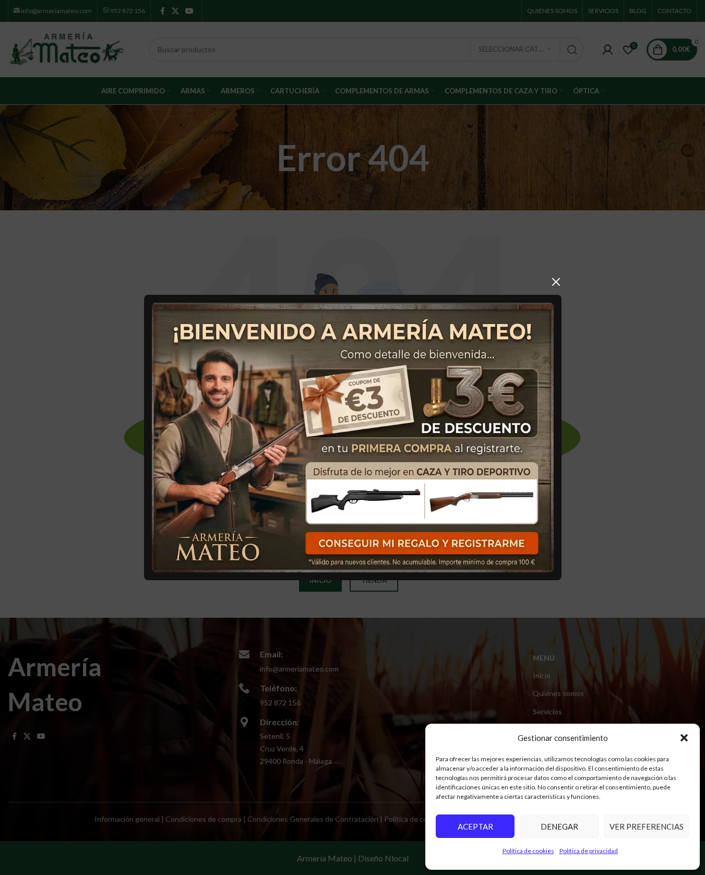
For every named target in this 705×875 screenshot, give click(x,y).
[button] (684, 738)
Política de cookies (528, 851)
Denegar (559, 826)
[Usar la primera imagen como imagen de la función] (353, 436)
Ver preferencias (647, 826)
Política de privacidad (588, 851)
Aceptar (475, 826)
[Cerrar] (556, 282)
